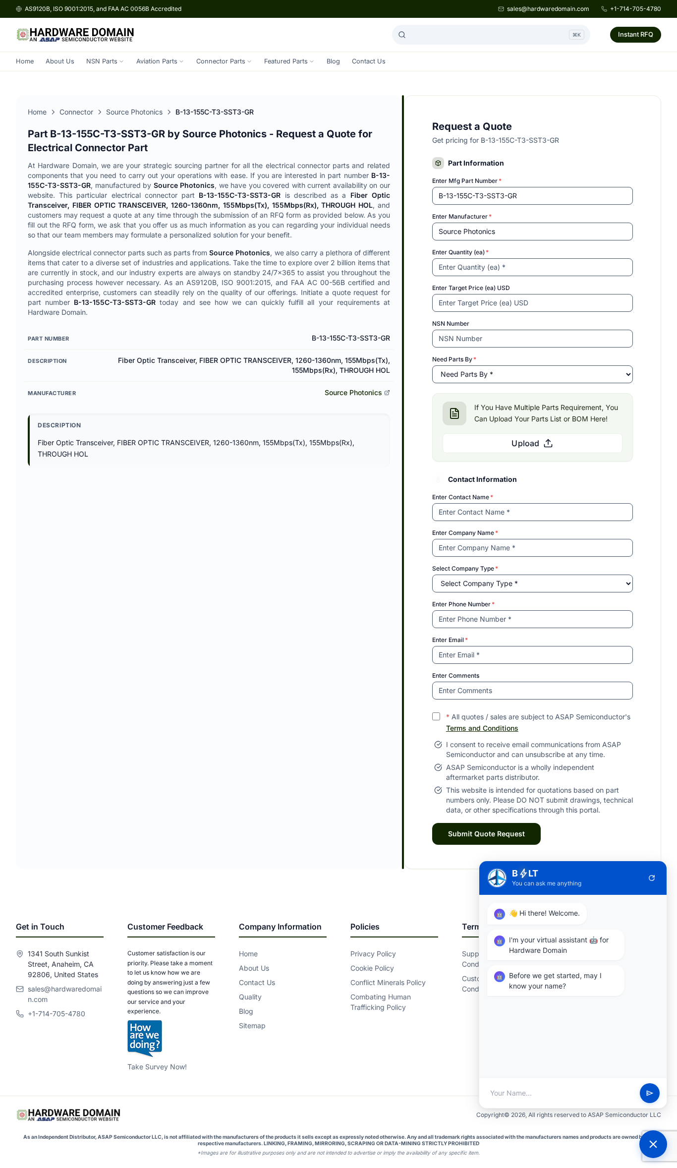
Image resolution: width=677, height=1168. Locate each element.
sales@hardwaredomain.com (548, 8)
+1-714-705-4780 (635, 8)
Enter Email (450, 639)
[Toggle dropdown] (121, 61)
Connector (76, 112)
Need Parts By (454, 359)
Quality (250, 997)
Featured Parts (286, 61)
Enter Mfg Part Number (467, 180)
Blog (333, 61)
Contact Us (369, 61)
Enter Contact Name (462, 497)
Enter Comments (455, 675)
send (649, 1093)
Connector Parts (220, 61)
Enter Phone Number (463, 604)
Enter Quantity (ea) (460, 252)
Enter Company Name (465, 532)
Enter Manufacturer (462, 216)
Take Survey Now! (157, 1066)
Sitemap (252, 1025)
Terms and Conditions (482, 728)
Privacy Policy (373, 953)
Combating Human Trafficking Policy (380, 1002)
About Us (60, 61)
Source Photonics (134, 112)
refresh (652, 878)
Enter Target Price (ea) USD (471, 288)
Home (25, 61)
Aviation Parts (156, 61)
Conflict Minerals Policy (388, 982)
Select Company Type (465, 568)
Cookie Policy (372, 968)
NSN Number (450, 323)
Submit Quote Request (486, 833)
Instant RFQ (635, 34)
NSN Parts (101, 61)
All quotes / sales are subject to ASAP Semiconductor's (538, 722)
